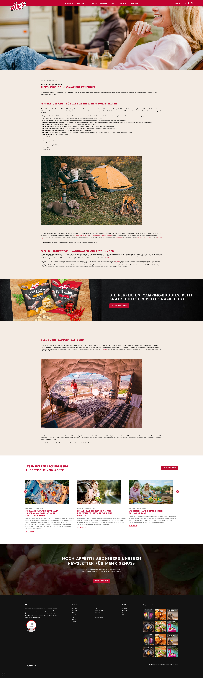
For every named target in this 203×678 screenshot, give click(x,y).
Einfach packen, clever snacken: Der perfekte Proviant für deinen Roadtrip (95, 513)
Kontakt (134, 3)
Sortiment (81, 3)
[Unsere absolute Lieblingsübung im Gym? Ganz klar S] (148, 626)
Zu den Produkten (119, 305)
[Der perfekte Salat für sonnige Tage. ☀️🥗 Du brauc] (160, 626)
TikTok (123, 615)
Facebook (124, 610)
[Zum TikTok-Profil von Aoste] (192, 2)
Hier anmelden (101, 580)
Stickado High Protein (143, 237)
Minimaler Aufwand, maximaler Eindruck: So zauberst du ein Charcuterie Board (41, 513)
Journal (103, 3)
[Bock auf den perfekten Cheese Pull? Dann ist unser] (160, 614)
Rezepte (94, 3)
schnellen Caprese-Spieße (81, 235)
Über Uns (122, 3)
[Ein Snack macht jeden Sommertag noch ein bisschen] (172, 626)
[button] (25, 491)
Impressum (97, 612)
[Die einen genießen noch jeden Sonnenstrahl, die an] (148, 614)
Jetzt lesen (29, 531)
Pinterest (124, 612)
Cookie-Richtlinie (99, 617)
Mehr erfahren (169, 468)
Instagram (124, 608)
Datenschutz (98, 615)
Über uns (74, 619)
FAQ (96, 608)
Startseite (69, 3)
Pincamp (117, 261)
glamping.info (104, 349)
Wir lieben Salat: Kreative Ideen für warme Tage (146, 512)
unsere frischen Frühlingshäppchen (102, 235)
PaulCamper (108, 258)
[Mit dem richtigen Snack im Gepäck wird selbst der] (172, 614)
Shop (113, 3)
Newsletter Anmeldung (100, 610)
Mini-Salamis (119, 237)
